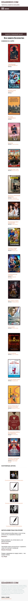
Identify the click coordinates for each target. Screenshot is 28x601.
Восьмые (10, 143)
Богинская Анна (13, 435)
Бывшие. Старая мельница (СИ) (12, 248)
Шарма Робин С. (14, 408)
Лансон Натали (12, 277)
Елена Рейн (15, 328)
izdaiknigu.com (10, 3)
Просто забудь (12, 353)
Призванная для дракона (12, 275)
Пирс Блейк (15, 354)
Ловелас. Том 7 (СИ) (13, 169)
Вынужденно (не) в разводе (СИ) (13, 222)
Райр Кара (15, 224)
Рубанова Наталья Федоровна (13, 198)
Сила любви (11, 327)
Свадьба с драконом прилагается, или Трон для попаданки (13, 459)
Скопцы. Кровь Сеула (14, 379)
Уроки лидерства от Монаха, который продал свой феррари (14, 407)
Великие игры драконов (12, 91)
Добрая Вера (15, 301)
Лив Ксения (15, 144)
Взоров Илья (15, 170)
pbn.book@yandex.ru (6, 598)
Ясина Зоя (14, 250)
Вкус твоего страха (13, 300)
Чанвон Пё (15, 380)
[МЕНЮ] (2, 9)
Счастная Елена (12, 461)
